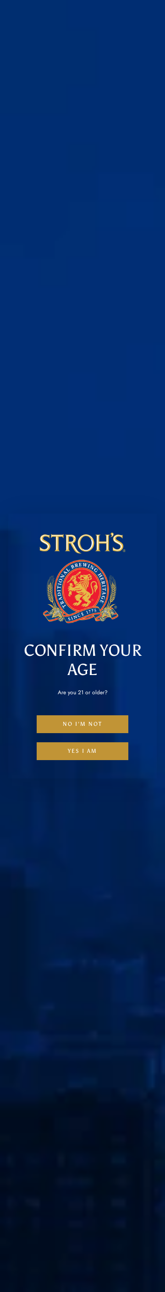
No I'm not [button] (82, 724)
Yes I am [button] (82, 751)
